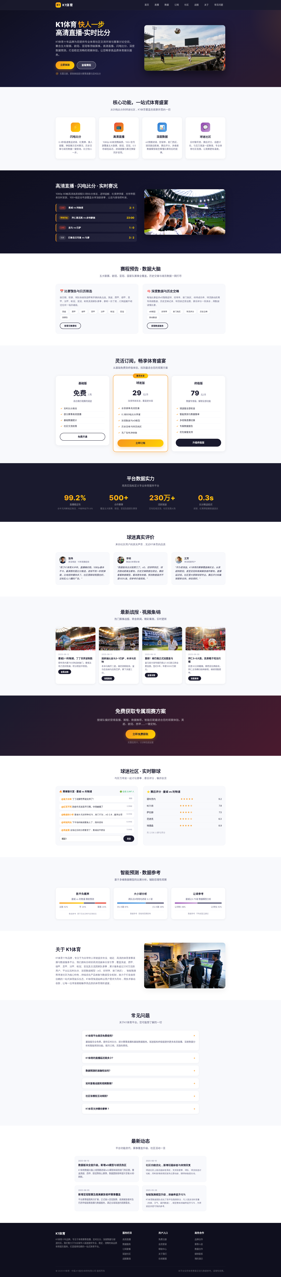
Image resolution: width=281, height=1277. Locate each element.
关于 (206, 5)
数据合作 (199, 1249)
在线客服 (163, 1258)
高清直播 (126, 1239)
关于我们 (163, 1254)
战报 (196, 5)
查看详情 (151, 675)
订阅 (176, 5)
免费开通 (82, 436)
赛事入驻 (199, 1244)
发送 (129, 839)
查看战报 (64, 672)
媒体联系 (199, 1254)
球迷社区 (126, 1254)
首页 (147, 5)
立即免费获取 (140, 734)
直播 (157, 5)
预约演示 (199, 1258)
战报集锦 (126, 1258)
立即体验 (65, 64)
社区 (186, 5)
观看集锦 (108, 678)
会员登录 (163, 1244)
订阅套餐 (126, 1249)
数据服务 (126, 1244)
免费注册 (163, 1239)
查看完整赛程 (70, 326)
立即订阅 (140, 443)
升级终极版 (198, 442)
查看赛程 (86, 65)
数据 (167, 5)
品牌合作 (199, 1239)
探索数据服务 (157, 326)
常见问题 (218, 5)
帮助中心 (163, 1249)
